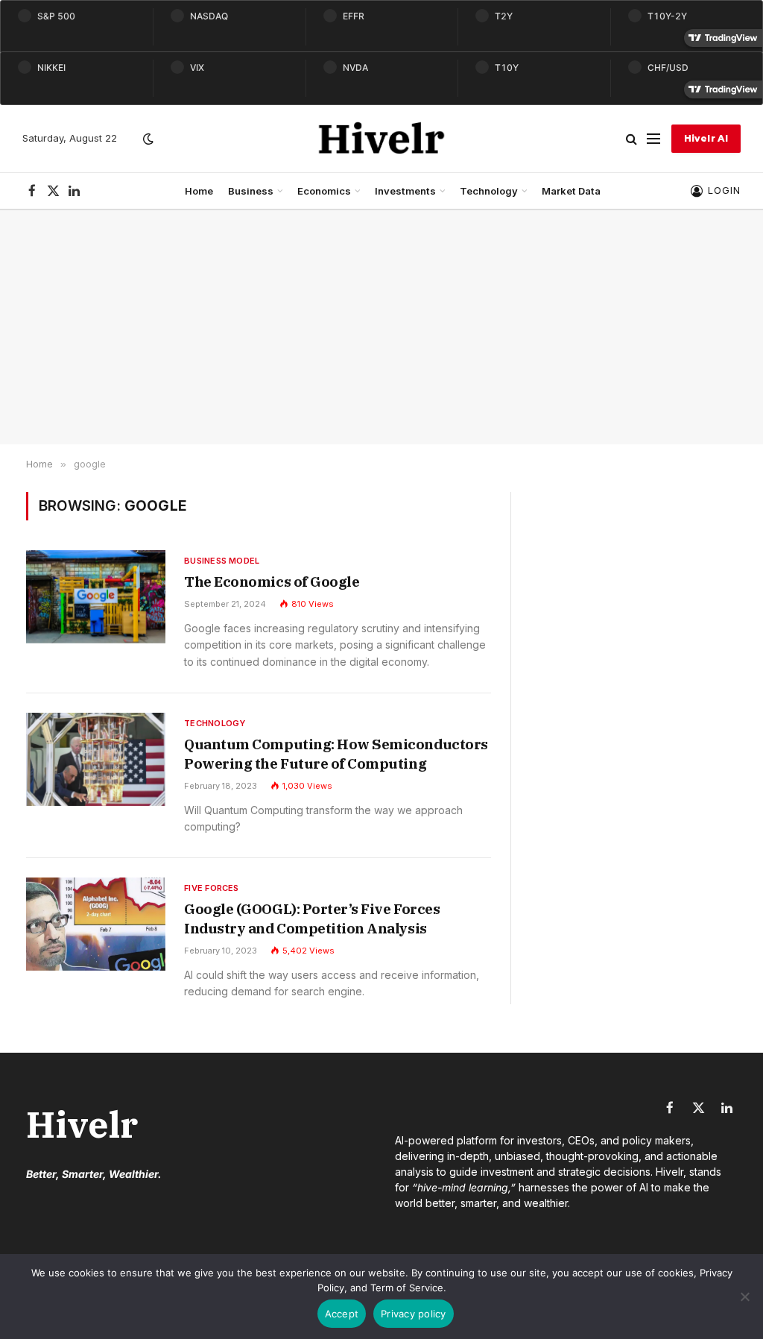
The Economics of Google (271, 581)
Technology (489, 191)
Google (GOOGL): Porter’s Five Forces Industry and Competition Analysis (312, 918)
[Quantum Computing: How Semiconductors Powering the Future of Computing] (95, 759)
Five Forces (211, 888)
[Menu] (653, 139)
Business (250, 191)
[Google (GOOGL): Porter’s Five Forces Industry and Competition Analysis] (95, 924)
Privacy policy (413, 1314)
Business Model (221, 560)
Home (199, 191)
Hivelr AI (706, 138)
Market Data (571, 191)
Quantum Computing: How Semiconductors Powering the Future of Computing (336, 753)
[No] (744, 1296)
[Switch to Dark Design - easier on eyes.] (146, 139)
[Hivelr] (382, 138)
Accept (342, 1314)
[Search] (631, 139)
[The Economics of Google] (95, 596)
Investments (405, 191)
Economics (324, 191)
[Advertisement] (381, 327)
